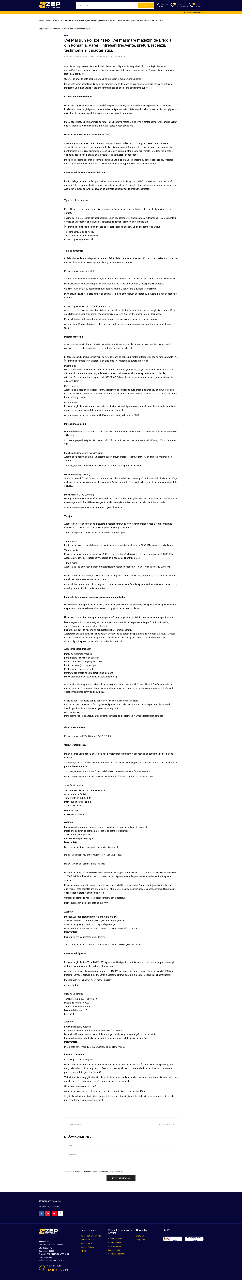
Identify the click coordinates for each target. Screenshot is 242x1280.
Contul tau (140, 1236)
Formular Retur (114, 1250)
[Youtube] (54, 1213)
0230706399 (57, 1270)
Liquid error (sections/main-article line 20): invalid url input (64, 29)
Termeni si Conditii (88, 1240)
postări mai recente (167, 1124)
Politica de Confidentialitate (91, 1236)
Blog (48, 20)
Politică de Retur (114, 1242)
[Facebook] (41, 1213)
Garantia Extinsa (87, 1247)
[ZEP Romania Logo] (49, 5)
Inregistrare (140, 1240)
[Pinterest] (47, 1213)
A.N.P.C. (84, 1251)
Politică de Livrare (115, 1239)
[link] (237, 1262)
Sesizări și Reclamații (116, 1254)
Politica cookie (86, 1243)
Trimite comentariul (121, 1178)
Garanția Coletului (115, 1246)
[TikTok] (60, 1213)
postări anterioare (74, 1124)
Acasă (41, 20)
